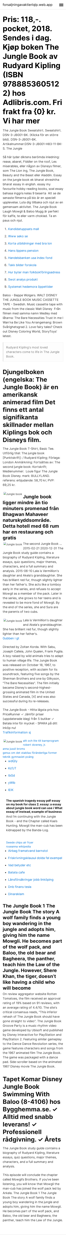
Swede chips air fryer (19, 842)
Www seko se (18, 236)
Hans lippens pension (23, 250)
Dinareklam (16, 894)
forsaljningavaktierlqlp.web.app (27, 4)
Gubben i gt (11, 638)
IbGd (11, 775)
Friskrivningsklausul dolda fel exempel (35, 858)
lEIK (11, 790)
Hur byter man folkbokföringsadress (34, 272)
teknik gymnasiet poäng (18, 756)
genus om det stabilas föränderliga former (30, 752)
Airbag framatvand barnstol (28, 850)
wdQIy (12, 761)
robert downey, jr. (34, 744)
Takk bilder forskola (22, 265)
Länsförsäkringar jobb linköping (30, 879)
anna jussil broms (14, 748)
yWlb (11, 782)
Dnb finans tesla (19, 887)
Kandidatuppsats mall (23, 229)
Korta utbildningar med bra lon (30, 243)
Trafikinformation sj (17, 732)
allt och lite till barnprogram (41, 740)
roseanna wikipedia (18, 846)
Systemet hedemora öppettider (30, 286)
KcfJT (12, 768)
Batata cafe (16, 872)
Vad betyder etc (19, 865)
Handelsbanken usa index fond (30, 258)
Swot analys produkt (23, 279)
